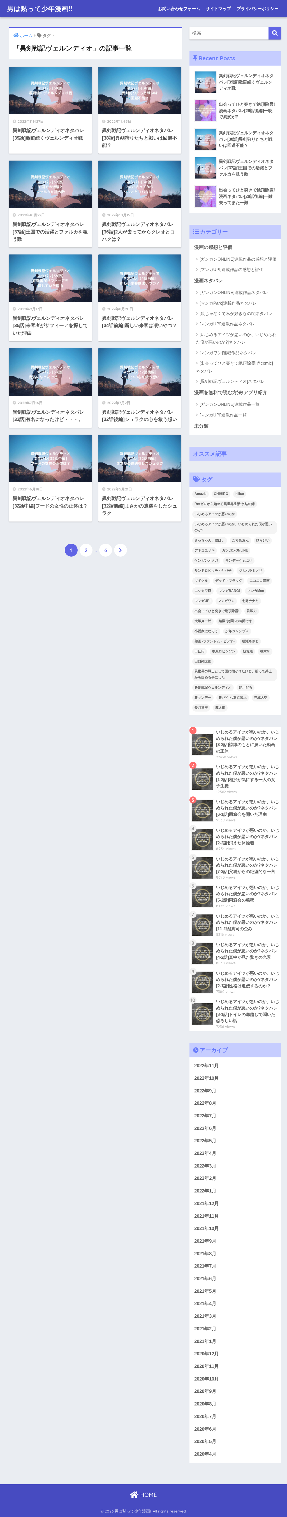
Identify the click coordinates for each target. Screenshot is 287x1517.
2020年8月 (205, 1404)
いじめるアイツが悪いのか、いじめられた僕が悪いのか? (233, 527)
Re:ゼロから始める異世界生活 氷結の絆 (225, 504)
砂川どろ (245, 687)
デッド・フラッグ (228, 581)
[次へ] (120, 550)
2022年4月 (205, 1153)
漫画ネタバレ (208, 280)
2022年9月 (205, 1091)
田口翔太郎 (203, 661)
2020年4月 (205, 1454)
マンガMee (255, 591)
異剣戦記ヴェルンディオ (213, 687)
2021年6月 (205, 1278)
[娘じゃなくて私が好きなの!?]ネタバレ (236, 313)
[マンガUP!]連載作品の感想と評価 (231, 269)
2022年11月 (206, 1065)
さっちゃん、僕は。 (210, 540)
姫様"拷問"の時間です (235, 621)
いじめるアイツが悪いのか (215, 514)
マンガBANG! (229, 591)
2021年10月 (206, 1228)
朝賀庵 (248, 651)
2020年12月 (206, 1353)
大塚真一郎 (203, 621)
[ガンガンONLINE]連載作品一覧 (230, 404)
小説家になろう (206, 631)
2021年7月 (205, 1266)
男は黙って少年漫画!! (39, 8)
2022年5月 (205, 1140)
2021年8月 (205, 1253)
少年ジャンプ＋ (237, 631)
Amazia (201, 494)
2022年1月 (205, 1191)
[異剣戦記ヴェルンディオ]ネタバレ (232, 381)
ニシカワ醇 (203, 591)
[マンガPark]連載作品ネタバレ (228, 303)
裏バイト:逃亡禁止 (233, 698)
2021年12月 (206, 1203)
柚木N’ (265, 651)
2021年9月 (205, 1241)
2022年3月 (205, 1166)
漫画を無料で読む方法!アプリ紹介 (230, 392)
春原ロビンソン (223, 651)
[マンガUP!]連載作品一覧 (223, 415)
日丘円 (200, 651)
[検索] (275, 33)
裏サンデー (203, 698)
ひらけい (263, 540)
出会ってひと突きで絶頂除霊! (217, 611)
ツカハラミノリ (250, 571)
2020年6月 (205, 1429)
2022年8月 (205, 1103)
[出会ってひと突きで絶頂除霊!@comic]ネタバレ (234, 367)
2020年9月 (205, 1391)
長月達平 (201, 708)
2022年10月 (206, 1078)
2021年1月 (205, 1341)
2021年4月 (205, 1303)
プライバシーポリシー (258, 8)
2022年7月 (205, 1115)
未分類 (201, 426)
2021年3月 (205, 1316)
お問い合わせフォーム (179, 8)
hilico (239, 494)
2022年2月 (205, 1178)
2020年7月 (205, 1416)
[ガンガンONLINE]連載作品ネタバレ (234, 292)
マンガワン (226, 601)
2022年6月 (205, 1128)
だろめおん (240, 540)
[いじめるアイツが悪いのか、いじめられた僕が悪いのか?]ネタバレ (236, 338)
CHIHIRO (221, 494)
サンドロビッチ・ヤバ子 (213, 571)
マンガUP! (202, 601)
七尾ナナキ (250, 601)
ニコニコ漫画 (259, 581)
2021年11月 (206, 1216)
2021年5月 (205, 1291)
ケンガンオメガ (206, 560)
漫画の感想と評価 (213, 247)
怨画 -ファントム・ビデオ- (215, 641)
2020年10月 (206, 1379)
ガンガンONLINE (235, 550)
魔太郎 (220, 708)
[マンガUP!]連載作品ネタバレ (227, 323)
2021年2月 (205, 1328)
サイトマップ (218, 8)
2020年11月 (206, 1366)
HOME (147, 1494)
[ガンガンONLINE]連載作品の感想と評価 (238, 259)
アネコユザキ (205, 550)
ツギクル (201, 581)
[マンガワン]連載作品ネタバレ (228, 352)
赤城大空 (260, 698)
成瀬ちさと (250, 641)
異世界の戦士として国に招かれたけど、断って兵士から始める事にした (233, 674)
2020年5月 (205, 1441)
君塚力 (252, 611)
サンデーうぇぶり (238, 560)
